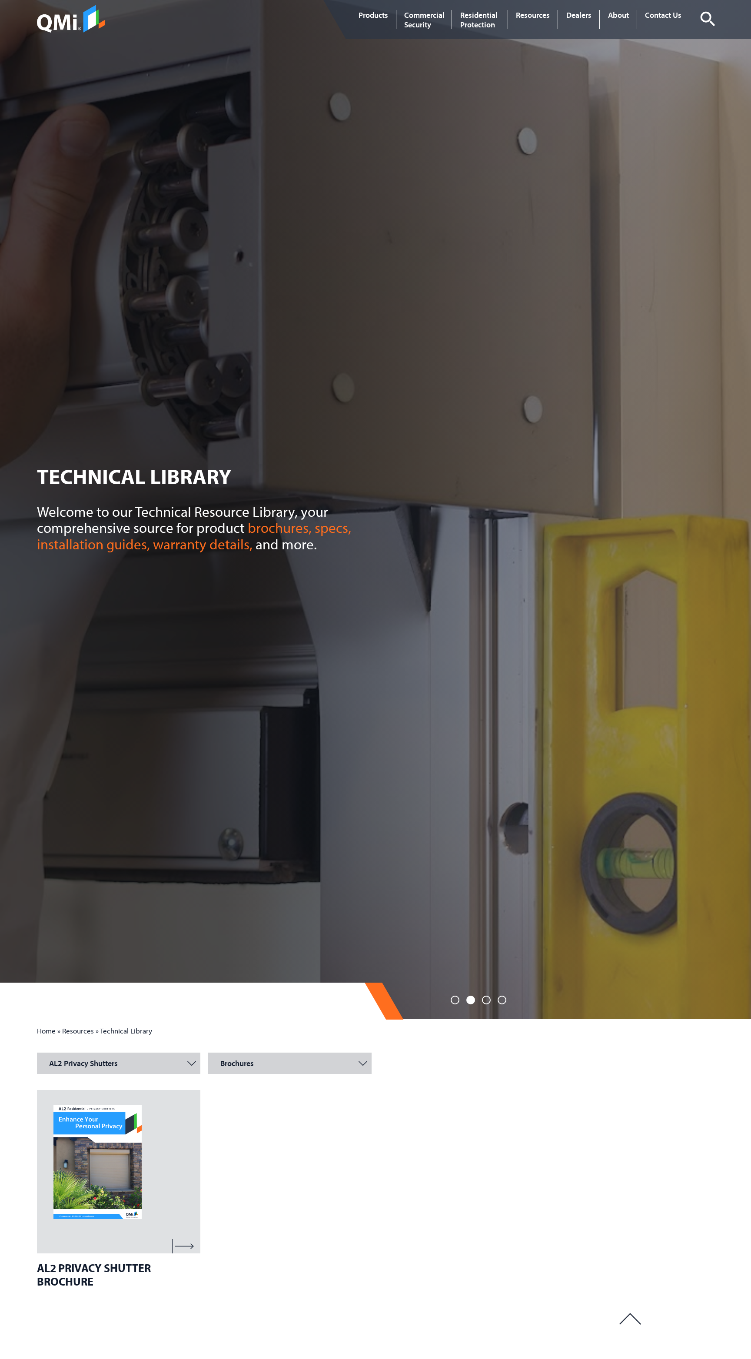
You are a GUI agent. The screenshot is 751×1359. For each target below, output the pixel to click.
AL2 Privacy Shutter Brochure (94, 1274)
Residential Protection (479, 19)
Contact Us (663, 15)
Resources (533, 15)
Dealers (578, 15)
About (618, 15)
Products (373, 15)
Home (46, 1030)
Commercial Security (424, 19)
